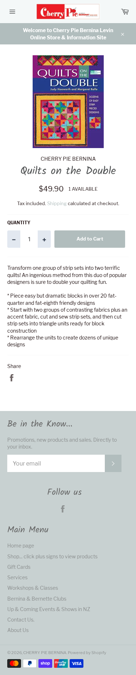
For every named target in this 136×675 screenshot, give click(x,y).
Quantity (18, 222)
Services (17, 577)
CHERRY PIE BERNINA (44, 652)
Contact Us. (20, 619)
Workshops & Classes (32, 588)
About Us (18, 630)
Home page (20, 545)
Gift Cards (18, 567)
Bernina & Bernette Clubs (36, 599)
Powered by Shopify (87, 652)
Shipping (57, 203)
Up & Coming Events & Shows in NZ (48, 609)
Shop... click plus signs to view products (52, 556)
